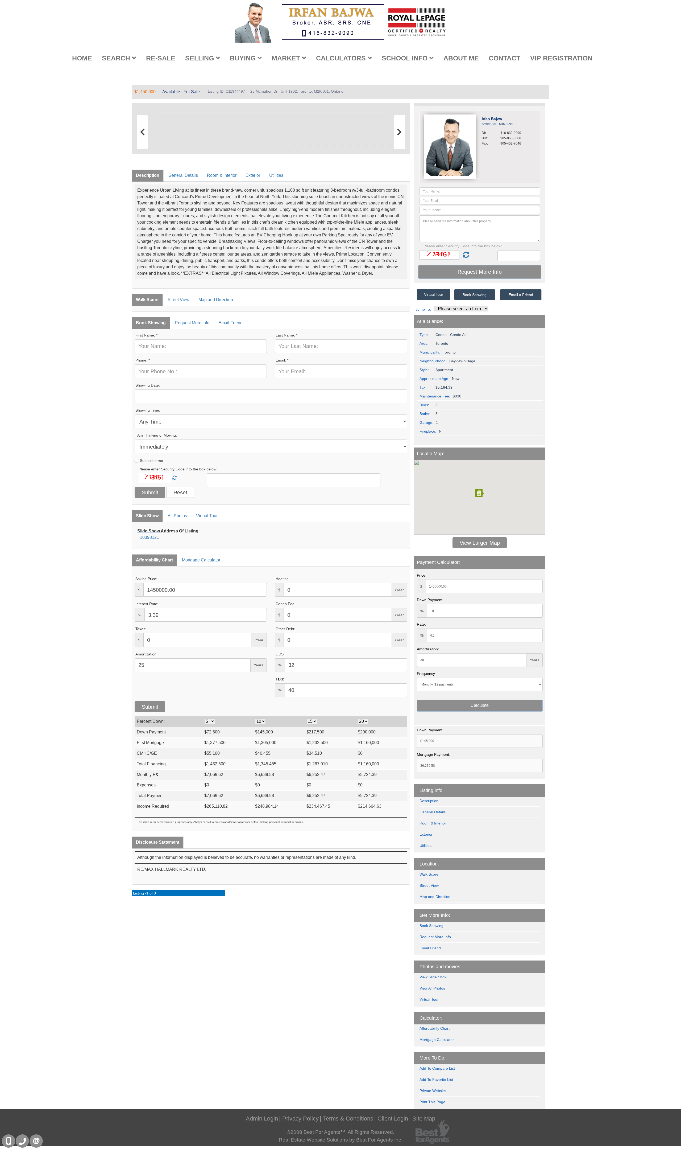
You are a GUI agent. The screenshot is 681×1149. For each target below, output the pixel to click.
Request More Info (192, 323)
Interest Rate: (146, 604)
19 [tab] (286, 145)
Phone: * (142, 360)
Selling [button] (200, 58)
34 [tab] (247, 152)
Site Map (423, 1118)
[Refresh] (174, 478)
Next (398, 111)
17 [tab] (270, 145)
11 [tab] (223, 145)
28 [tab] (358, 145)
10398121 (149, 537)
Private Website (433, 1091)
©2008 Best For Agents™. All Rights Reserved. (340, 1132)
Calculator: (431, 1018)
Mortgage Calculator (201, 560)
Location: (429, 864)
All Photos (177, 516)
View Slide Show (433, 977)
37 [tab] (270, 152)
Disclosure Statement (157, 842)
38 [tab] (278, 152)
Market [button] (287, 58)
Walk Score (147, 299)
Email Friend (230, 323)
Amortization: (146, 654)
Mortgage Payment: (433, 754)
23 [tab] (318, 145)
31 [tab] (382, 145)
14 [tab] (247, 145)
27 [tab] (350, 145)
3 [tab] (159, 145)
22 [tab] (310, 145)
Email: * (282, 360)
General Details (183, 175)
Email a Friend (521, 295)
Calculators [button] (342, 58)
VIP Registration (561, 58)
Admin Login (262, 1118)
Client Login (392, 1118)
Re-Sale (160, 58)
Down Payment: (430, 600)
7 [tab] (191, 145)
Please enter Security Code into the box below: (178, 469)
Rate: (421, 624)
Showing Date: (147, 385)
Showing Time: (147, 410)
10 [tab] (215, 145)
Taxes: (140, 629)
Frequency (426, 673)
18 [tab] (278, 145)
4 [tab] (167, 145)
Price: (421, 575)
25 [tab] (334, 145)
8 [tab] (199, 145)
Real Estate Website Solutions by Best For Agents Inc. (340, 1140)
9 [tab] (207, 145)
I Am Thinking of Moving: (156, 435)
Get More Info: (435, 915)
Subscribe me (151, 460)
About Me (461, 58)
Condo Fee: (286, 604)
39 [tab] (286, 152)
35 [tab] (255, 152)
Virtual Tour (207, 516)
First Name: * (146, 335)
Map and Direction (215, 299)
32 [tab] (390, 145)
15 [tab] (255, 145)
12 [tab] (231, 145)
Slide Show (147, 516)
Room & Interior (221, 175)
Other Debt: (285, 629)
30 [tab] (374, 145)
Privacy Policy (300, 1118)
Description (147, 175)
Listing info (431, 790)
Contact (504, 58)
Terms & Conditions (348, 1118)
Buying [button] (244, 58)
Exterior (253, 175)
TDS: (280, 679)
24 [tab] (326, 145)
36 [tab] (262, 152)
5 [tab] (175, 145)
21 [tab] (302, 145)
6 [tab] (183, 145)
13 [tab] (239, 145)
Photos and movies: (441, 966)
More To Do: (433, 1058)
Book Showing (151, 323)
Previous (143, 111)
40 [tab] (294, 152)
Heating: (283, 579)
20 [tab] (294, 145)
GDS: (280, 654)
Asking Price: (146, 579)
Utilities (276, 175)
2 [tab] (151, 145)
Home (82, 58)
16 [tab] (262, 145)
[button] (479, 493)
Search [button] (117, 58)
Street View (178, 299)
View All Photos (432, 988)
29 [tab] (366, 145)
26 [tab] (342, 145)
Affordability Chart (154, 560)
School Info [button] (405, 58)
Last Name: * (286, 335)
